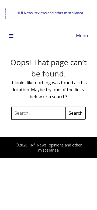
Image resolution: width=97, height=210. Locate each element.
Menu (82, 35)
